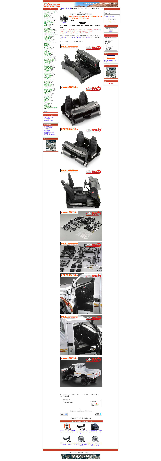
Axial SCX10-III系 (48, 75)
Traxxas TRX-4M (47, 81)
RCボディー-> (47, 13)
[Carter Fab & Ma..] (111, 46)
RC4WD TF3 (47, 38)
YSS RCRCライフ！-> (49, 11)
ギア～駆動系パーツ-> (49, 20)
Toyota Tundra (47, 49)
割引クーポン (47, 133)
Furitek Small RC (47, 24)
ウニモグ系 (46, 50)
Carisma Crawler (47, 85)
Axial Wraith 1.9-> (48, 68)
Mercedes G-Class (48, 47)
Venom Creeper (47, 95)
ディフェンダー (47, 54)
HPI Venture (46, 83)
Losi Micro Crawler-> (48, 89)
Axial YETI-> (46, 78)
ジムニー (46, 51)
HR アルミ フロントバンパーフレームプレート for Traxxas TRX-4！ (81, 432)
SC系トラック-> (47, 100)
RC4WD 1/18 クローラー (49, 34)
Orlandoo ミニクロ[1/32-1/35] (49, 23)
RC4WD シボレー (48, 40)
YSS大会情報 (47, 118)
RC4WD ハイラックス (49, 42)
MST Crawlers (47, 82)
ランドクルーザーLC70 (67, 8)
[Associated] (111, 42)
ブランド (106, 35)
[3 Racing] (111, 39)
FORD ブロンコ (47, 45)
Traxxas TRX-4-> (47, 80)
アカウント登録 (112, 21)
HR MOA (46, 98)
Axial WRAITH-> (47, 69)
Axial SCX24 (47, 66)
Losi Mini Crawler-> (48, 88)
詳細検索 (111, 31)
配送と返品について (48, 126)
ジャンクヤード (47, 105)
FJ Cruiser (46, 43)
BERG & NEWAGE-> (48, 90)
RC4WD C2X (47, 35)
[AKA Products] (111, 41)
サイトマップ (47, 131)
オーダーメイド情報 (48, 120)
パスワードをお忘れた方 (109, 16)
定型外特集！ (47, 106)
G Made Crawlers (48, 93)
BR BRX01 (46, 27)
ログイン (50, 1)
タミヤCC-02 (47, 63)
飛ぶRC (45, 102)
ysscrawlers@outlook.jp (66, 33)
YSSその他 (46, 119)
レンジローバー (47, 61)
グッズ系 (46, 104)
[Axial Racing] (111, 43)
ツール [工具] (47, 103)
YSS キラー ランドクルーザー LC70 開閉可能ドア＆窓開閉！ (76, 37)
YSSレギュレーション (49, 117)
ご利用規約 (46, 128)
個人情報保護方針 (48, 127)
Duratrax (46, 96)
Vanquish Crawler (48, 29)
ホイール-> (46, 15)
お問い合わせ (47, 130)
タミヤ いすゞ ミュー (48, 52)
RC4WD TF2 (47, 37)
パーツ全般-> (47, 19)
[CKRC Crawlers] (111, 48)
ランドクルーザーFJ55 (49, 58)
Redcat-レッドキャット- (49, 30)
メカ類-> (46, 16)
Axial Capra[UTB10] (48, 67)
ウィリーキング (47, 97)
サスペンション (47, 21)
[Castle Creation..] (111, 47)
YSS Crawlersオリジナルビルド (50, 108)
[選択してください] (111, 37)
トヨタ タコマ (47, 55)
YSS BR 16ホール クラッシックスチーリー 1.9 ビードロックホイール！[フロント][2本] (95, 444)
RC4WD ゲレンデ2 (48, 39)
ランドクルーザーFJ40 (49, 57)
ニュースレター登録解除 (49, 134)
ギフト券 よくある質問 (49, 132)
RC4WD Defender (48, 36)
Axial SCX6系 (47, 77)
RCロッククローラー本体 (49, 12)
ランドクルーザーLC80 (49, 60)
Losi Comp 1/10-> (48, 87)
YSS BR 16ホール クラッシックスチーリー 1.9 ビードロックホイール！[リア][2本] (81, 444)
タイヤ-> (46, 14)
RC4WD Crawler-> (48, 32)
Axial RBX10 (47, 72)
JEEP (45, 46)
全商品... (46, 111)
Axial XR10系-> (47, 70)
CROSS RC (46, 91)
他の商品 (106, 61)
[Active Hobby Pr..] (111, 40)
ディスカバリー (47, 53)
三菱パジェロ (47, 62)
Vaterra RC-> (47, 92)
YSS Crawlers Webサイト (110, 60)
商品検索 (106, 25)
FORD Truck (46, 44)
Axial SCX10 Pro (47, 76)
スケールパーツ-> (48, 17)
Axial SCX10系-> (47, 73)
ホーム (44, 1)
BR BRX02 (46, 28)
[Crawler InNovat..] (111, 49)
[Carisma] (111, 45)
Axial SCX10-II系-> (48, 74)
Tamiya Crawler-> (48, 84)
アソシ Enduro (47, 31)
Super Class (46, 99)
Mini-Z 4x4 (46, 25)
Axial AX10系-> (47, 65)
